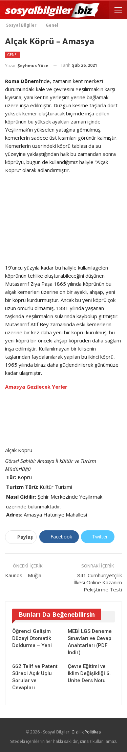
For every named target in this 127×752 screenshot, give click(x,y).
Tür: (11, 477)
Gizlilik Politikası (86, 732)
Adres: (14, 514)
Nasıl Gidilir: (21, 496)
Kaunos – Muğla (23, 575)
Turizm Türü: (22, 486)
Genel (12, 54)
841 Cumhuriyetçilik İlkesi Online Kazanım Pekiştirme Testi (97, 582)
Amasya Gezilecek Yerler (36, 386)
